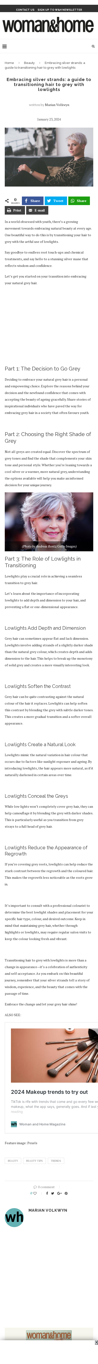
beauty (13, 1160)
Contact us (25, 9)
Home (9, 63)
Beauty (29, 63)
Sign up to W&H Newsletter (60, 9)
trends (56, 1160)
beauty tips (34, 1160)
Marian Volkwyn (57, 104)
